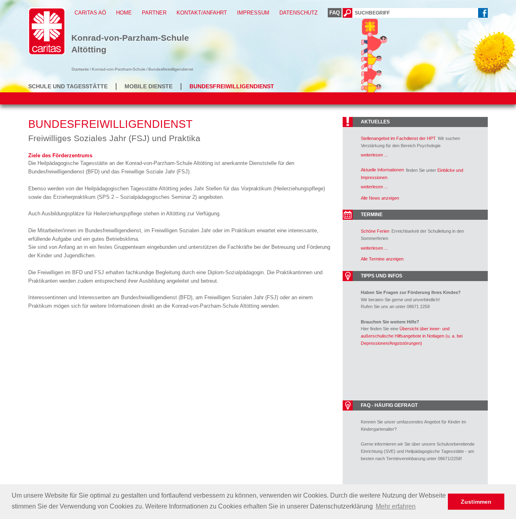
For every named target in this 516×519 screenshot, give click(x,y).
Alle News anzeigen (380, 198)
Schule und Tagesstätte (68, 86)
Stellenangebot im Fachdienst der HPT (398, 138)
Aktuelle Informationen (382, 169)
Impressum (253, 13)
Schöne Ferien (375, 231)
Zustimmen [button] (476, 501)
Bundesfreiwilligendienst (231, 86)
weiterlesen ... (374, 154)
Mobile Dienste (149, 86)
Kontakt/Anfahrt (202, 13)
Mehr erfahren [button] (396, 506)
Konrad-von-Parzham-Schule (119, 69)
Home (124, 13)
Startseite (80, 69)
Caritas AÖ (90, 13)
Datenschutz (298, 13)
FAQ (334, 13)
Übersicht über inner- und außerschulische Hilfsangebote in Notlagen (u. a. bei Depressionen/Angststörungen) (411, 335)
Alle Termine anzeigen (382, 258)
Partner (154, 13)
